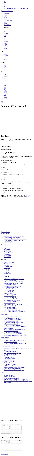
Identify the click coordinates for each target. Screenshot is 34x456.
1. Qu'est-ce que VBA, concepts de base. (14, 279)
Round (5, 79)
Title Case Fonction (9, 363)
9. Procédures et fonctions (10, 294)
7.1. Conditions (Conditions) (11, 289)
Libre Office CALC (9, 20)
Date (5, 88)
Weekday (6, 91)
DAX (5, 18)
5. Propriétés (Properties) (10, 284)
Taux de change (8, 241)
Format (5, 68)
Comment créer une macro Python (12, 368)
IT (19, 8)
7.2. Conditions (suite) (9, 290)
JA (6, 8)
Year (5, 94)
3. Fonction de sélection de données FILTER (15, 343)
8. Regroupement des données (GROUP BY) (15, 326)
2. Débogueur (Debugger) (10, 280)
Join (5, 57)
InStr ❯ (8, 232)
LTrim (5, 38)
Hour (5, 95)
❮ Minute (3, 232)
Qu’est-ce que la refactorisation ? (12, 378)
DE (8, 8)
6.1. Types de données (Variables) (12, 286)
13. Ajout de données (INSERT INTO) (13, 333)
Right (5, 43)
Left (5, 36)
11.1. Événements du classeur (11, 297)
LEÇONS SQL (4, 314)
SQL (5, 19)
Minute (5, 97)
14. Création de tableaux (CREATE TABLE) (15, 335)
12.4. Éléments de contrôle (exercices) (13, 304)
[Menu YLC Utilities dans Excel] (11, 451)
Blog (5, 22)
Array (5, 54)
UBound (6, 59)
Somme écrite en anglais (10, 351)
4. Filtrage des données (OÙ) (11, 321)
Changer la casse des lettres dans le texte (14, 236)
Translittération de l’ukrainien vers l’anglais (14, 240)
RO (25, 8)
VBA (5, 16)
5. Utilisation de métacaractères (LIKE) (13, 322)
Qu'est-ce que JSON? (9, 376)
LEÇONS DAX (5, 338)
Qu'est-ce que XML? (9, 375)
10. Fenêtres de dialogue (10, 296)
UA (5, 2)
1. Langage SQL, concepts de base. (13, 316)
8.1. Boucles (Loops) (9, 291)
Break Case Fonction (9, 360)
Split (5, 58)
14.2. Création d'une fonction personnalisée (14, 311)
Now (5, 85)
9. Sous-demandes (8, 328)
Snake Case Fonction (9, 357)
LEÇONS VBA (5, 276)
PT (16, 8)
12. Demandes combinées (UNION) (13, 332)
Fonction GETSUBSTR (10, 365)
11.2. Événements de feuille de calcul (13, 298)
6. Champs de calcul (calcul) (11, 324)
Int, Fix (5, 76)
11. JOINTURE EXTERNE (11, 331)
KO (21, 8)
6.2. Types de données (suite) (11, 287)
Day (5, 90)
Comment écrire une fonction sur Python (14, 370)
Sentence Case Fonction (10, 361)
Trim (5, 47)
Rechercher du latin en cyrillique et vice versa (15, 239)
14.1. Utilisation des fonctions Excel (13, 310)
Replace (6, 41)
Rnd (5, 77)
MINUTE (30, 196)
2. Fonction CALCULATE (10, 342)
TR (27, 8)
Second (6, 98)
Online (5, 23)
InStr (5, 31)
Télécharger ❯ (4, 454)
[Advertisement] (12, 121)
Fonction (10, 354)
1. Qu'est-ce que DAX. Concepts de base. (14, 340)
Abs (5, 74)
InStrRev (6, 33)
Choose (6, 55)
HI (10, 8)
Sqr (5, 80)
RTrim (5, 44)
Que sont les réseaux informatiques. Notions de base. (17, 379)
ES (4, 8)
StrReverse (6, 46)
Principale (6, 13)
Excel (5, 15)
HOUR (28, 195)
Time (5, 87)
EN (5, 4)
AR (12, 8)
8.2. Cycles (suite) (8, 293)
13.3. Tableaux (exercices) (10, 308)
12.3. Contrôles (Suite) (9, 303)
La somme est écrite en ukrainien (12, 237)
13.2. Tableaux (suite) (9, 307)
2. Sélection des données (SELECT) (13, 318)
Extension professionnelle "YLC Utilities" (14, 367)
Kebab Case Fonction (9, 358)
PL (23, 8)
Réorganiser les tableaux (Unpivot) (12, 353)
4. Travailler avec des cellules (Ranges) (13, 283)
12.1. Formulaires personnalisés (12, 300)
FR (18, 8)
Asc (5, 65)
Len (5, 37)
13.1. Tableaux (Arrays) (10, 305)
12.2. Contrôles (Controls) (10, 301)
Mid (5, 40)
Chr (5, 66)
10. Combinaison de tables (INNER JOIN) (14, 329)
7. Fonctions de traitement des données (13, 325)
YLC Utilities (7, 25)
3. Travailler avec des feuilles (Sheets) (13, 281)
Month (5, 92)
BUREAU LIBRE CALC (7, 346)
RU (5, 3)
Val (4, 69)
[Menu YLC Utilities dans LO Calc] (11, 434)
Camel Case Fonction (9, 355)
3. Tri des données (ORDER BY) (12, 319)
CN (14, 8)
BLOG (2, 372)
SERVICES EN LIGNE (7, 233)
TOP (2, 101)
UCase (5, 48)
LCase (5, 34)
